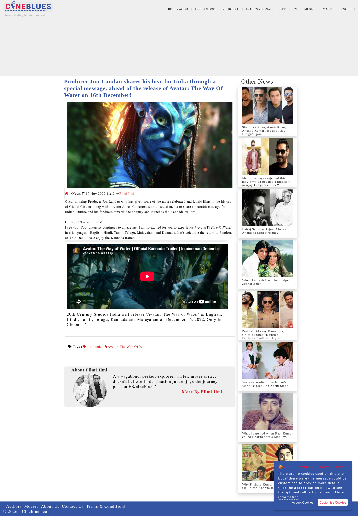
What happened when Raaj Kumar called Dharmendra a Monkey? (267, 435)
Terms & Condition (105, 506)
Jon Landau (95, 346)
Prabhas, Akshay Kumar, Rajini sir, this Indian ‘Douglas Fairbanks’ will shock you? (265, 335)
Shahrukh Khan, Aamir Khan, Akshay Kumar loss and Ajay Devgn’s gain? (264, 130)
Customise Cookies (332, 502)
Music (309, 9)
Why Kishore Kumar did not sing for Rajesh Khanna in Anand (266, 486)
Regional (231, 9)
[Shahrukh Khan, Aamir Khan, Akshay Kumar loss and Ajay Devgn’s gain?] (267, 105)
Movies (31, 506)
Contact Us (73, 506)
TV (295, 9)
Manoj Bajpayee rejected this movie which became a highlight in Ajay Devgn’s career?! (266, 181)
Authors (14, 506)
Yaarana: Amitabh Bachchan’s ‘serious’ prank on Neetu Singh (265, 384)
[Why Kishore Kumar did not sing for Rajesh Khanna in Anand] (267, 462)
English (348, 9)
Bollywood (178, 9)
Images (328, 9)
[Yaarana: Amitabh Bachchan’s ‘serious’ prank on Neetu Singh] (267, 360)
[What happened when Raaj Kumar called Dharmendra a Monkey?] (267, 411)
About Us (50, 506)
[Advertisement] (179, 47)
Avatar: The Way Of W (125, 346)
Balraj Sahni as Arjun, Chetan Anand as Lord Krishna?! (264, 231)
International (259, 9)
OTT (282, 9)
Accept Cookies (302, 502)
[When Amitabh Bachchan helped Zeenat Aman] (267, 258)
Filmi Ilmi (126, 193)
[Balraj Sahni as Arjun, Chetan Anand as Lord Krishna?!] (267, 207)
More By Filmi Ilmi (202, 391)
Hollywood (205, 9)
